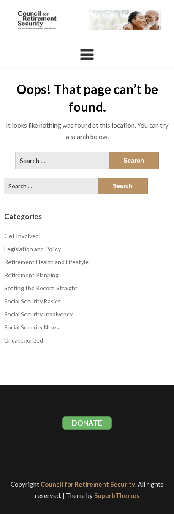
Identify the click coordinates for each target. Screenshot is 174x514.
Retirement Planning (31, 274)
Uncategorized (23, 340)
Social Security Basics (32, 301)
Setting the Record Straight (41, 288)
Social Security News (31, 327)
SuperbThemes (116, 495)
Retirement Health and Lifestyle (46, 261)
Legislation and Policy (32, 248)
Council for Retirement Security (88, 484)
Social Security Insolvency (38, 314)
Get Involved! (22, 235)
